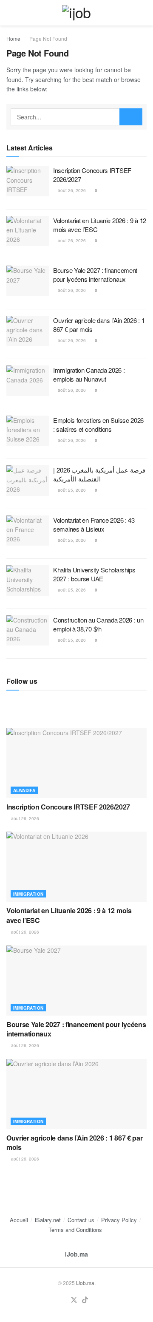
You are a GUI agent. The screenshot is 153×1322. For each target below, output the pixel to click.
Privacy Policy (119, 1220)
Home (13, 38)
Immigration (28, 894)
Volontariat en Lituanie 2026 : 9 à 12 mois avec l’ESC (69, 915)
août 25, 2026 (71, 490)
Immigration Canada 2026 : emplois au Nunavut (89, 374)
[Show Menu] (10, 12)
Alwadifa (24, 790)
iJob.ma (76, 1254)
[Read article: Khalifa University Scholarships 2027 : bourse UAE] (27, 580)
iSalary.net (48, 1220)
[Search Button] (143, 12)
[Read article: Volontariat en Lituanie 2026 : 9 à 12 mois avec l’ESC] (27, 231)
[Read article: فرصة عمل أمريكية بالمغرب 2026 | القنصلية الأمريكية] (27, 480)
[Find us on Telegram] (9, 703)
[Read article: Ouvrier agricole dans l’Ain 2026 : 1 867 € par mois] (27, 331)
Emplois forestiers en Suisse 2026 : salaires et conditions (98, 424)
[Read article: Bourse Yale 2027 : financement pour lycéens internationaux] (27, 281)
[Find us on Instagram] (24, 703)
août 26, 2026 (71, 190)
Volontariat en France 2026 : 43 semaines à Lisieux (94, 524)
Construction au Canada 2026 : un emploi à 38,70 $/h (98, 624)
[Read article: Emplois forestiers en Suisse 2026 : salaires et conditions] (27, 431)
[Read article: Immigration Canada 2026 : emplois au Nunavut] (27, 380)
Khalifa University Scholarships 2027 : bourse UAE (94, 574)
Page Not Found (48, 38)
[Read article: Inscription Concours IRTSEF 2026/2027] (27, 181)
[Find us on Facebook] (53, 703)
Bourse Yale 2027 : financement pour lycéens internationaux (95, 274)
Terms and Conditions (75, 1230)
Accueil (19, 1220)
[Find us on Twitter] (74, 1300)
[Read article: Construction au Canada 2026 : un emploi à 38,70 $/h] (27, 630)
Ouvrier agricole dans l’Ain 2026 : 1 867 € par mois (74, 1142)
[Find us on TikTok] (85, 1300)
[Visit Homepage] (76, 12)
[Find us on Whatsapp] (38, 703)
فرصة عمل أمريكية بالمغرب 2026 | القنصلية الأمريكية (99, 474)
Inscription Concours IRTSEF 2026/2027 (68, 807)
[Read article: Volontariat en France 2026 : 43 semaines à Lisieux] (27, 530)
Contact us (81, 1220)
